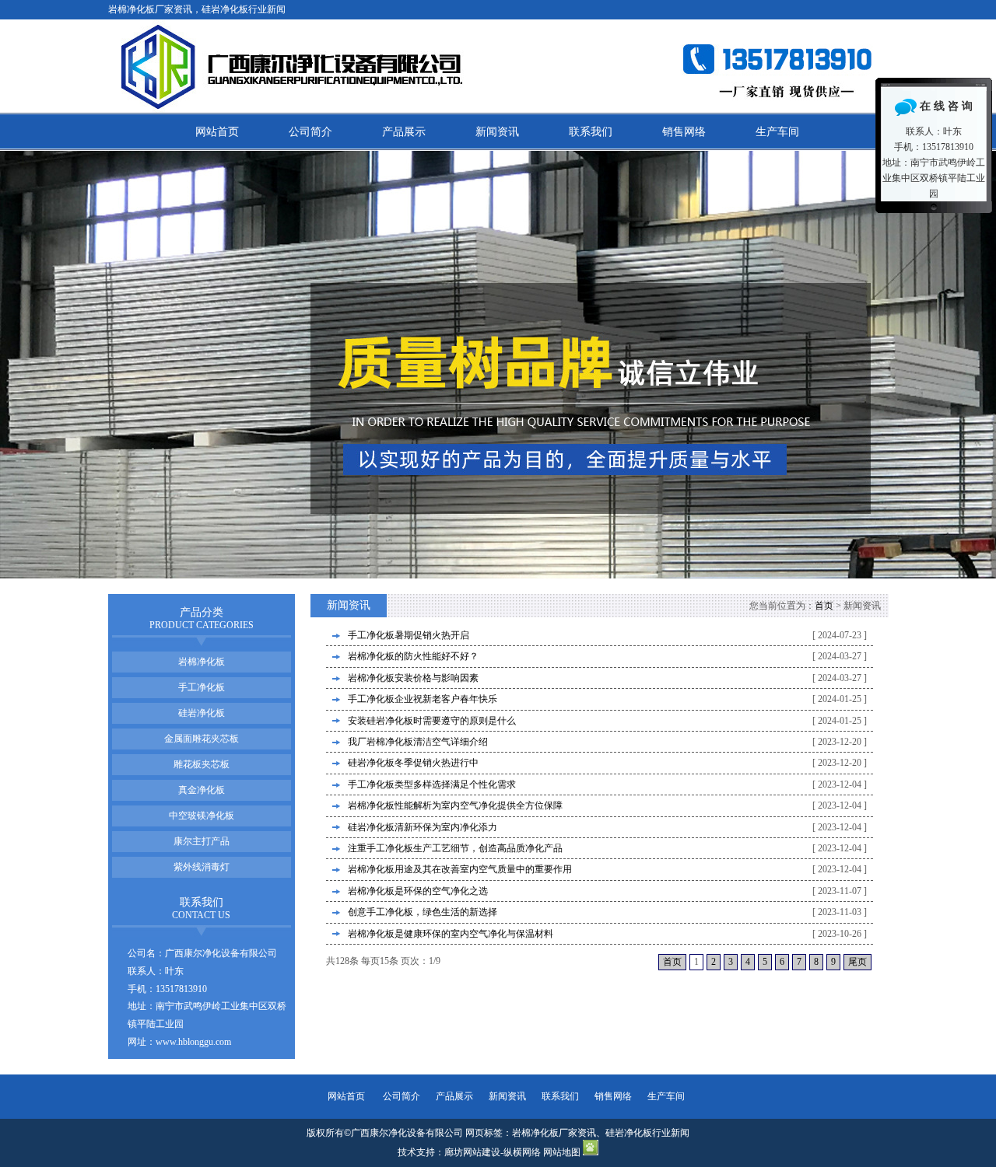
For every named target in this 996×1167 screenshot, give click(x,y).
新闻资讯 (497, 132)
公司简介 (310, 132)
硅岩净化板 (201, 713)
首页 (824, 605)
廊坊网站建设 (472, 1152)
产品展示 (404, 132)
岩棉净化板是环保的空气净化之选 (418, 891)
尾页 (857, 961)
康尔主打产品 (202, 841)
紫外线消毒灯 (202, 866)
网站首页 (217, 132)
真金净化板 (201, 789)
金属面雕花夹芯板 (201, 738)
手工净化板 (201, 687)
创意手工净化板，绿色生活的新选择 (422, 912)
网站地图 (561, 1152)
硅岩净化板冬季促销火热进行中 (413, 762)
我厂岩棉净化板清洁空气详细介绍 (418, 741)
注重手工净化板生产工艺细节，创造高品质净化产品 (455, 848)
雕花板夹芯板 (202, 764)
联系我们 (590, 132)
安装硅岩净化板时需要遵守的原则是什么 (432, 720)
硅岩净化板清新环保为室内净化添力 (422, 827)
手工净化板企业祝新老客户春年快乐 (422, 699)
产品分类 (201, 618)
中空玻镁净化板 (201, 815)
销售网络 (684, 132)
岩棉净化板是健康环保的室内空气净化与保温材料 (450, 933)
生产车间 (777, 132)
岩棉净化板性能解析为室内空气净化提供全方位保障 (455, 805)
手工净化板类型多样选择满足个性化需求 (432, 784)
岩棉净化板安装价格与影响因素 (413, 678)
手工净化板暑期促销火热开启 (408, 635)
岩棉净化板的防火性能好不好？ (413, 656)
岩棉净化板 (201, 661)
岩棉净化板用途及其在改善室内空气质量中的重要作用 (460, 869)
